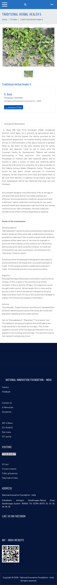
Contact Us (7, 402)
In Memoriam (7, 407)
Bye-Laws (6, 432)
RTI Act (5, 464)
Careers (5, 387)
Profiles (13, 19)
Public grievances (9, 473)
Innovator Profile (14, 107)
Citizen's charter (9, 468)
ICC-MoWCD (7, 427)
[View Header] (52, 4)
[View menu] (4, 5)
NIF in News (7, 423)
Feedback (6, 391)
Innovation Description (14, 123)
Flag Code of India (10, 477)
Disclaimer (6, 411)
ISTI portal (6, 436)
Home (4, 19)
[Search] (25, 4)
